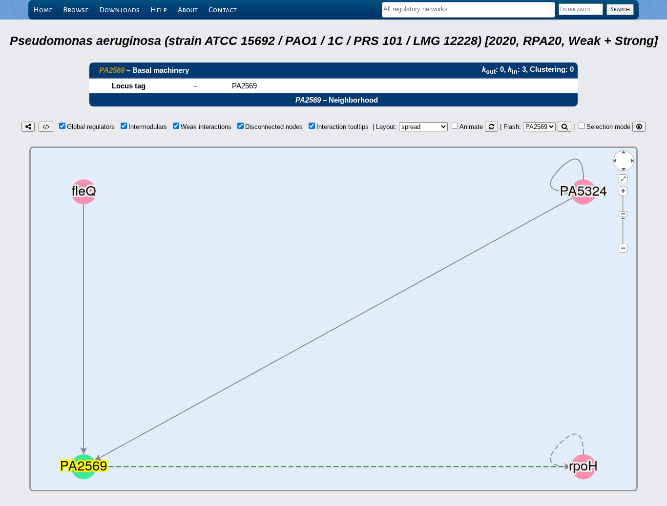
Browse (75, 10)
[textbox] (468, 9)
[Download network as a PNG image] (28, 127)
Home (42, 10)
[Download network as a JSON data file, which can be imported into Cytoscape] (46, 127)
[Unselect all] (639, 127)
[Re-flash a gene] (564, 127)
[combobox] (468, 10)
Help (158, 10)
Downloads (119, 10)
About (188, 10)
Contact (222, 10)
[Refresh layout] (491, 127)
